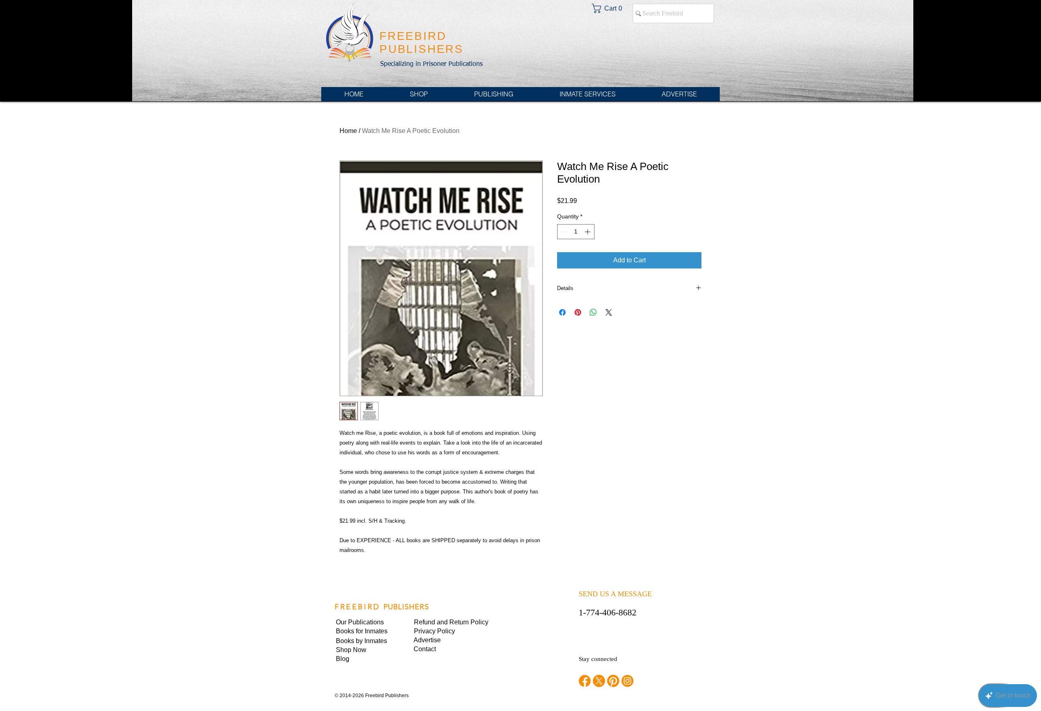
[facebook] (585, 681)
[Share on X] (609, 312)
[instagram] (627, 681)
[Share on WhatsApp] (593, 312)
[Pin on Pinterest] (578, 312)
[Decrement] (563, 232)
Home (348, 130)
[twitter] (599, 681)
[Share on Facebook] (562, 312)
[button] (441, 631)
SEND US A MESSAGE (615, 594)
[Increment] (588, 232)
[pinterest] (613, 681)
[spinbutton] (575, 232)
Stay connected (598, 659)
